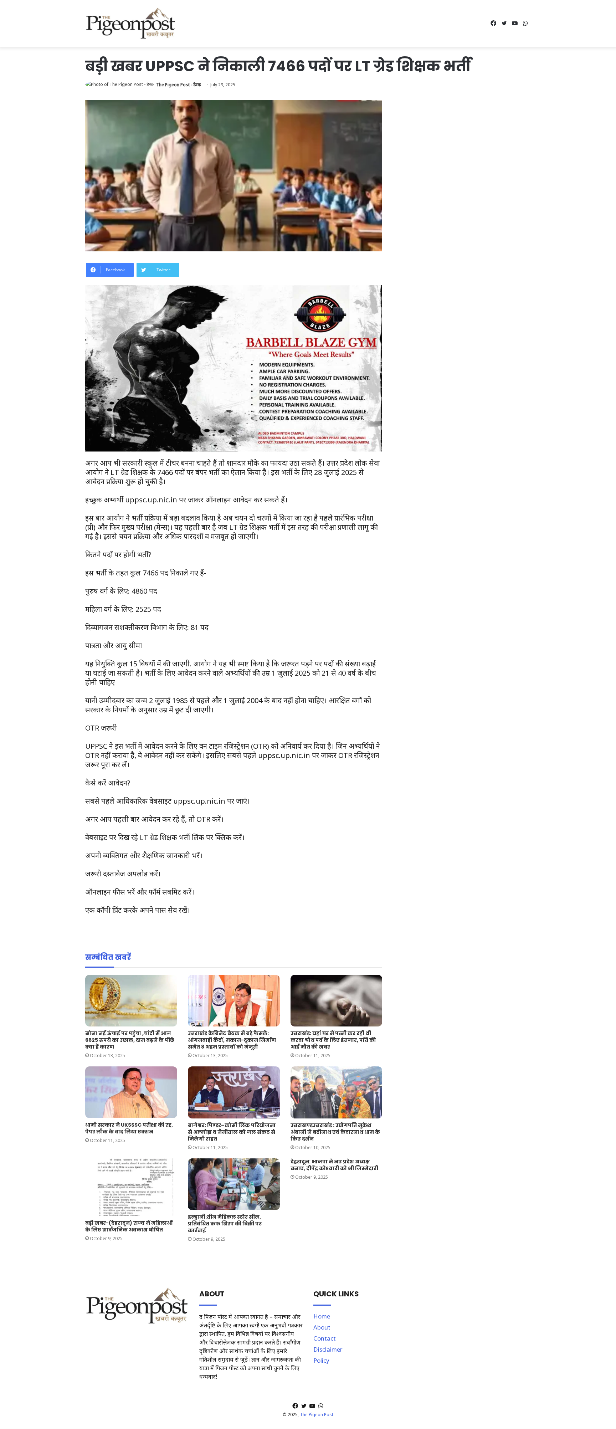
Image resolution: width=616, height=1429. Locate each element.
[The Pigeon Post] (130, 23)
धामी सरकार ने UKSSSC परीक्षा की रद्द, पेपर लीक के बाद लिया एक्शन (129, 1128)
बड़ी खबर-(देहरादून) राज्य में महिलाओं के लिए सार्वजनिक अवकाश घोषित (129, 1226)
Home (321, 1316)
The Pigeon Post (316, 1415)
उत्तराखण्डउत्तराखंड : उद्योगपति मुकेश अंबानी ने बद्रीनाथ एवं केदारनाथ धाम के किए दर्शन (335, 1132)
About (321, 1327)
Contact (324, 1338)
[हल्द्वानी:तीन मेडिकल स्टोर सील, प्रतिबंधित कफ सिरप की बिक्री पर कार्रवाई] (234, 1184)
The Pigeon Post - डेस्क (178, 85)
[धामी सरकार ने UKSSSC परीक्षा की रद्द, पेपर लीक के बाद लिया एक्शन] (131, 1092)
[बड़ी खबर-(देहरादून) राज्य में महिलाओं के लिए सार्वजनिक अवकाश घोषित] (131, 1187)
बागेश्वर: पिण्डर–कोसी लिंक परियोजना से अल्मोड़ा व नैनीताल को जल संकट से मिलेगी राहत (232, 1132)
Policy (321, 1360)
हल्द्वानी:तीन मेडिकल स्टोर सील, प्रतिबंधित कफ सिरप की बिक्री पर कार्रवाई (225, 1223)
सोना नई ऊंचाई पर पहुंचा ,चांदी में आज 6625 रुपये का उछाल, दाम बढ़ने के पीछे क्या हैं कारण (129, 1040)
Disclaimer (328, 1349)
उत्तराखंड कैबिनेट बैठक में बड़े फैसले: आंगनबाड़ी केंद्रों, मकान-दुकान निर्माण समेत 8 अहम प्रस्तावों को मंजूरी (232, 1040)
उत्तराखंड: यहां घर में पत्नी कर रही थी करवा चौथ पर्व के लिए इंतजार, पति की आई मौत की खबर (333, 1040)
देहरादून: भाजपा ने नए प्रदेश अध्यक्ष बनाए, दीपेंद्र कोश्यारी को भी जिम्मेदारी (334, 1165)
